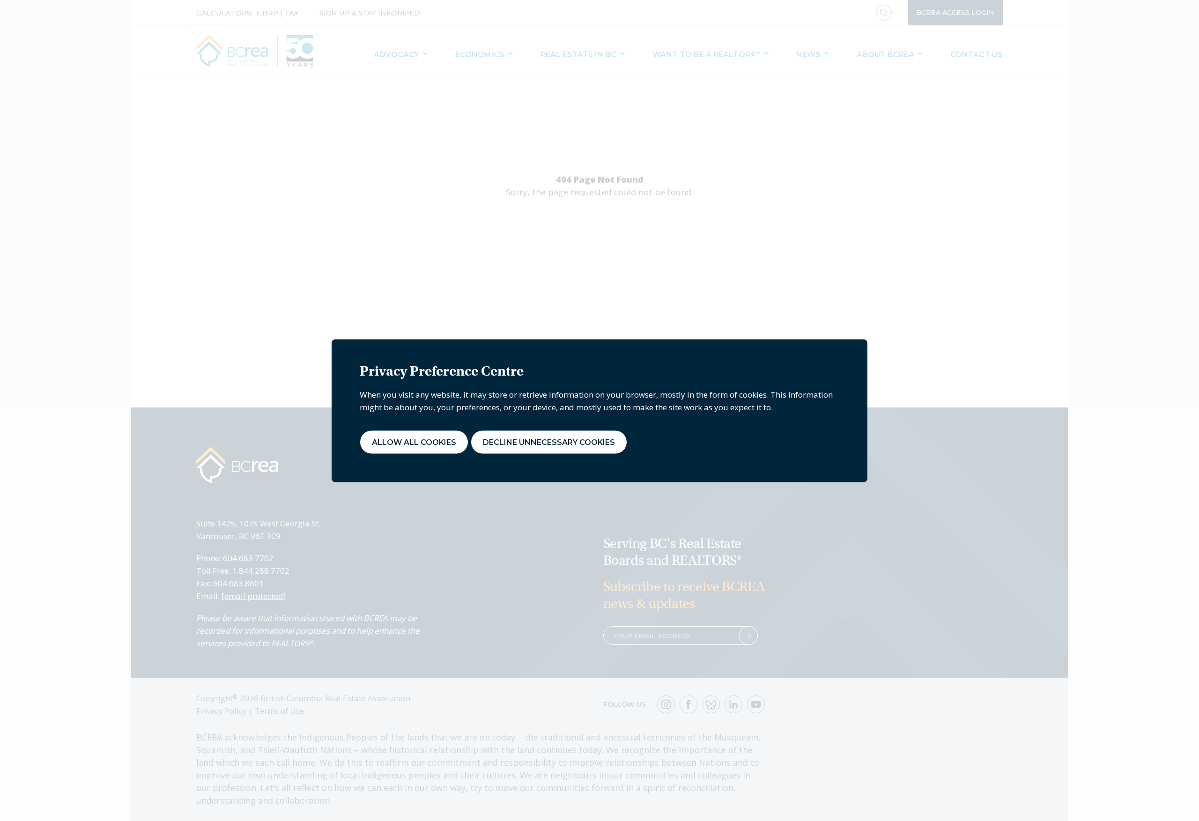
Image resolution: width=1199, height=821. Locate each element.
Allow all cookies (414, 441)
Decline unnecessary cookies (549, 441)
